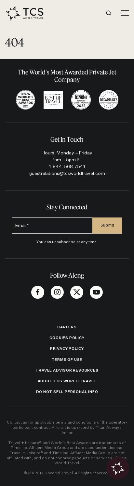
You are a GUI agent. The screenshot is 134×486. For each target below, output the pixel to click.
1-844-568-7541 (67, 166)
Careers (67, 327)
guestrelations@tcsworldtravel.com (67, 173)
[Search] (108, 13)
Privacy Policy (67, 348)
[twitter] (76, 292)
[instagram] (57, 292)
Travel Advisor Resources (66, 370)
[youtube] (96, 292)
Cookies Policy (66, 338)
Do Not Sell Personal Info (67, 392)
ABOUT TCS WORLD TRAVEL (67, 381)
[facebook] (37, 292)
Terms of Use (67, 359)
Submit (107, 225)
